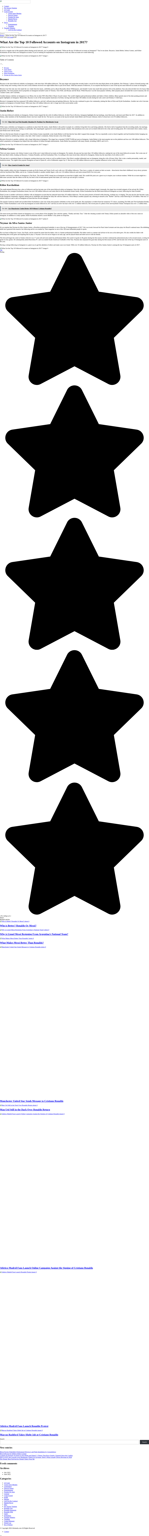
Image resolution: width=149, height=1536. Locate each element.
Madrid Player (12, 19)
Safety (6, 1514)
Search (2, 1439)
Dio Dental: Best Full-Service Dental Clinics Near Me (17, 1459)
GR (1, 250)
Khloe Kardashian (9, 73)
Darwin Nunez (13, 15)
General (6, 1494)
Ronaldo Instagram (10, 1510)
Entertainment (12, 24)
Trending (11, 26)
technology (7, 1516)
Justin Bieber (7, 69)
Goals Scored (8, 12)
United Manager (9, 1521)
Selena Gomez (8, 71)
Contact (6, 6)
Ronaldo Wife (8, 1512)
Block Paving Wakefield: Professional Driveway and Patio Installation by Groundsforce (28, 1452)
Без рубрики (8, 1525)
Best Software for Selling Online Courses (13, 1454)
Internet (6, 1499)
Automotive (8, 1486)
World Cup (7, 1523)
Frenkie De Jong (13, 17)
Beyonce (6, 68)
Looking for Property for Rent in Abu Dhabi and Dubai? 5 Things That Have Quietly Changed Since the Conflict (36, 1455)
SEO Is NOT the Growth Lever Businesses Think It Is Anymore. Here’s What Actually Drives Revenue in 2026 (36, 1457)
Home (2, 35)
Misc (5, 1505)
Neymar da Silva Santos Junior (13, 75)
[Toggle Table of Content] (1, 64)
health (6, 1497)
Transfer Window (9, 28)
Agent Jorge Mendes (14, 13)
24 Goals (7, 10)
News (6, 22)
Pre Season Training (10, 8)
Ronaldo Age (12, 21)
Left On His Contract (15, 30)
